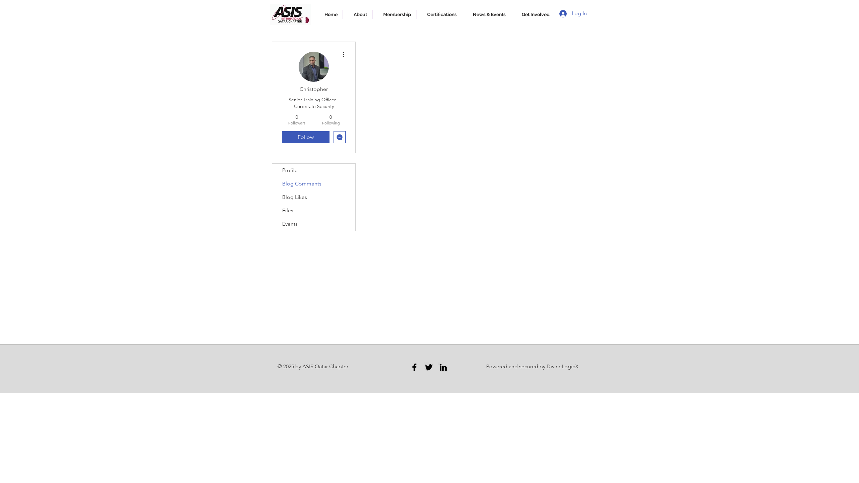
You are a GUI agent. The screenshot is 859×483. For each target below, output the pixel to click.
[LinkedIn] (443, 367)
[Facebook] (414, 367)
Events (290, 224)
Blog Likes (294, 197)
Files (287, 210)
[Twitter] (429, 367)
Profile (290, 170)
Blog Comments (301, 183)
